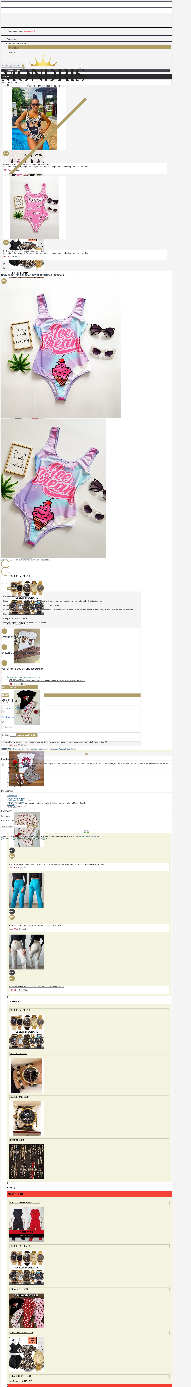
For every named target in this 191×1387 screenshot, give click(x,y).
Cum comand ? (14, 786)
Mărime (16, 712)
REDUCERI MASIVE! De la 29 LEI (25, 1202)
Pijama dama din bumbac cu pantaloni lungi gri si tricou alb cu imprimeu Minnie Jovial (47, 803)
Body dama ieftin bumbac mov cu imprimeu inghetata (33, 749)
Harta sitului (12, 807)
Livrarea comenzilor (16, 798)
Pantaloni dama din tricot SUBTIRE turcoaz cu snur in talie (35, 925)
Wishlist (6, 743)
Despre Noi (12, 796)
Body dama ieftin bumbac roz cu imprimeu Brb (23, 251)
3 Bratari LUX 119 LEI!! (20, 1376)
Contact (10, 773)
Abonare (32, 826)
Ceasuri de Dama (18, 1053)
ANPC (10, 782)
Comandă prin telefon (17, 784)
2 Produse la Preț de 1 (21, 1332)
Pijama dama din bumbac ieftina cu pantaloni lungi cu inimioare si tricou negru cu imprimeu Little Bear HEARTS (58, 742)
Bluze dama (70, 749)
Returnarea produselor (17, 775)
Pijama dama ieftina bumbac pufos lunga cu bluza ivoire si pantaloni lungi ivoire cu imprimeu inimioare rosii (56, 864)
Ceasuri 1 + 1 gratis (20, 576)
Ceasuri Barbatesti (20, 1097)
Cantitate (6, 735)
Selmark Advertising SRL (89, 836)
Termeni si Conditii (15, 802)
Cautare (11, 780)
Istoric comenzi (14, 777)
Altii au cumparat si (13, 82)
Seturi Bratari (17, 1140)
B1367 (61, 749)
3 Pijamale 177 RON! (19, 1289)
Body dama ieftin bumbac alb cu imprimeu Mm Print (26, 164)
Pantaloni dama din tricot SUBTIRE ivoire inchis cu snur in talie (36, 987)
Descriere (11, 588)
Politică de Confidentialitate (19, 800)
